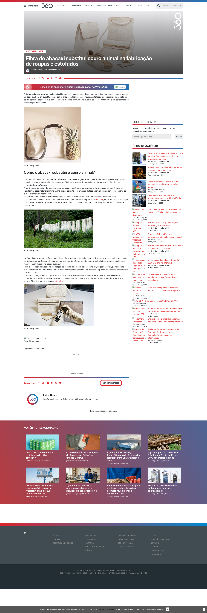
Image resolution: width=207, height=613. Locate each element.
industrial (99, 199)
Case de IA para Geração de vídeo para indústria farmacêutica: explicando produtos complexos (165, 156)
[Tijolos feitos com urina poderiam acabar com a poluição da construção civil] (83, 475)
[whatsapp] (48, 78)
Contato (155, 543)
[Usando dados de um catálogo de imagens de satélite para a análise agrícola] (139, 187)
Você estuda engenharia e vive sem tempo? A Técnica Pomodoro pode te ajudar (156, 290)
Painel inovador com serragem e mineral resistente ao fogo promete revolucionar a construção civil (123, 489)
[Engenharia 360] (40, 5)
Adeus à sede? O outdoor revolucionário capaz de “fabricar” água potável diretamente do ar (39, 489)
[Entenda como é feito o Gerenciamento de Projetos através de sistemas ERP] (139, 311)
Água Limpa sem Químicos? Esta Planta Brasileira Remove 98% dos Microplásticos (164, 455)
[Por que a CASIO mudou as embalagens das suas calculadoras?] (164, 475)
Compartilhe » (29, 78)
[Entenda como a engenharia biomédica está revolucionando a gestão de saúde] (139, 320)
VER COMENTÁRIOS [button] (111, 383)
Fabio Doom (50, 395)
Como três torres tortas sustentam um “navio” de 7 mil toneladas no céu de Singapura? (156, 212)
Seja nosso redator (127, 547)
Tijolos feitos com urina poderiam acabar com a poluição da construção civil (81, 488)
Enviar (179, 136)
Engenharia (90, 536)
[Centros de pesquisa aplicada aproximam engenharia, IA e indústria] (139, 201)
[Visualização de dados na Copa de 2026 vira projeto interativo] (139, 265)
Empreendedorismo (104, 6)
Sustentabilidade (34, 51)
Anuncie (154, 547)
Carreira (88, 6)
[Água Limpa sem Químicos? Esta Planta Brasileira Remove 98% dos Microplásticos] (164, 442)
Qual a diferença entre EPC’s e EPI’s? (161, 301)
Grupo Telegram (126, 543)
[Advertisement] (76, 364)
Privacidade (156, 554)
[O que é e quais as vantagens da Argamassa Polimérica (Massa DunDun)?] (83, 442)
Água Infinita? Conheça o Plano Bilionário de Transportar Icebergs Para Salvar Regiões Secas (123, 456)
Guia (148, 6)
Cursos (139, 6)
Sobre (153, 536)
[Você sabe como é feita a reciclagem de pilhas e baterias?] (42, 442)
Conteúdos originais (63, 543)
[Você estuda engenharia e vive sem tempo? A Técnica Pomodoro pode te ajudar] (139, 289)
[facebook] (39, 78)
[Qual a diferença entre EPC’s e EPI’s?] (137, 300)
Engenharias (62, 6)
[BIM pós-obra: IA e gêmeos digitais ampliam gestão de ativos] (139, 227)
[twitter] (43, 78)
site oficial (59, 281)
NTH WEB (143, 573)
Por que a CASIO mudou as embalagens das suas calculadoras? (162, 488)
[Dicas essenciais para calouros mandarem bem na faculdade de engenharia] (139, 277)
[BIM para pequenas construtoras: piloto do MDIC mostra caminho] (139, 251)
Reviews (129, 6)
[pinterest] (60, 78)
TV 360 (56, 536)
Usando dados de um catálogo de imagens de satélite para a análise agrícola (163, 184)
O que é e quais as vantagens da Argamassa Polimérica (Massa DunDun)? (82, 455)
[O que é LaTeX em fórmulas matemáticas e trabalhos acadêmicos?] (139, 238)
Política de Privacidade (107, 609)
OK (168, 609)
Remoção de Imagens (160, 539)
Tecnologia (76, 6)
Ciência (118, 6)
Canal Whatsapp (126, 539)
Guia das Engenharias (128, 536)
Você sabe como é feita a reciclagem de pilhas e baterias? (39, 455)
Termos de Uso (158, 550)
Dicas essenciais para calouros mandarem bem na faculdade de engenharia (162, 277)
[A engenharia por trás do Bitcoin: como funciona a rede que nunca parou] (139, 173)
